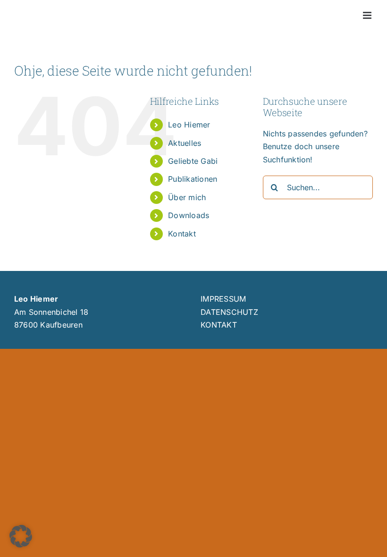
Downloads (188, 215)
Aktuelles (184, 143)
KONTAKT (219, 324)
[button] (21, 536)
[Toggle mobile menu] (368, 15)
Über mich (187, 197)
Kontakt (182, 233)
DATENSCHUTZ (229, 312)
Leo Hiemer (189, 124)
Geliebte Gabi (193, 161)
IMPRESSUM (223, 299)
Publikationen (192, 179)
